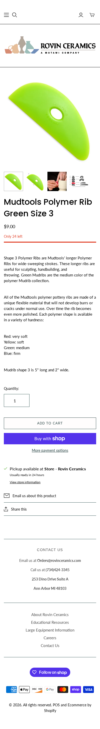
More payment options (50, 450)
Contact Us (50, 645)
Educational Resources (50, 622)
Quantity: (11, 388)
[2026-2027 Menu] (6, 15)
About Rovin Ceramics (50, 614)
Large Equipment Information (50, 630)
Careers (50, 637)
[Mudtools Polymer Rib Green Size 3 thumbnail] (13, 181)
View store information (25, 482)
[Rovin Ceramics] (50, 45)
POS (56, 705)
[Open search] (14, 15)
